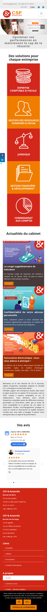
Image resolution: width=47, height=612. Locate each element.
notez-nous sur (17, 444)
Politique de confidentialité (23, 607)
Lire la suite (8, 283)
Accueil (24, 7)
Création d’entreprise (14, 565)
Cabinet (8, 554)
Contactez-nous (11, 583)
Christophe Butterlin (22, 451)
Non (27, 602)
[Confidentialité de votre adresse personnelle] (23, 298)
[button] (41, 13)
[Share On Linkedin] (2, 160)
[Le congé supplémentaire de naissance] (23, 252)
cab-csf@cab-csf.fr (10, 509)
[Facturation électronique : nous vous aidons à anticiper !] (23, 343)
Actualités (9, 548)
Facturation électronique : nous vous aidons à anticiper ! (21, 359)
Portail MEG (10, 559)
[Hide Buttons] (1, 163)
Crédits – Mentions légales (16, 589)
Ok (19, 602)
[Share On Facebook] (2, 155)
